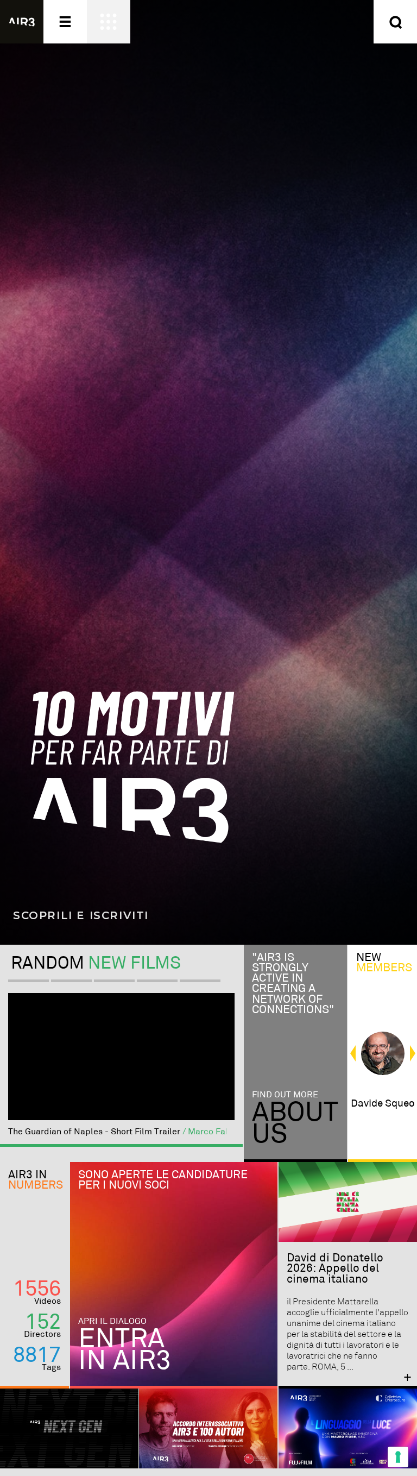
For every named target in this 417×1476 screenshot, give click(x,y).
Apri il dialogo (112, 1321)
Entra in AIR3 (124, 1350)
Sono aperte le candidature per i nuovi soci (163, 1180)
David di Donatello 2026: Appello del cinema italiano (335, 1268)
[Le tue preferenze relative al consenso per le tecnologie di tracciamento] (398, 1457)
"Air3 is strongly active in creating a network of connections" (293, 983)
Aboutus (295, 1124)
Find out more (285, 1095)
